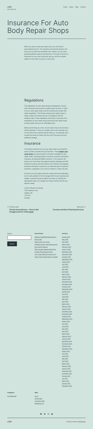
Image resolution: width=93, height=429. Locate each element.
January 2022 (66, 368)
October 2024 (66, 286)
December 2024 (67, 281)
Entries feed (38, 398)
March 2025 (65, 274)
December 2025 (67, 252)
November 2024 (67, 284)
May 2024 (65, 299)
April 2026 (65, 242)
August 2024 (66, 291)
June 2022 (65, 356)
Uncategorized (11, 396)
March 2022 (65, 363)
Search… (10, 233)
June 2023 (65, 326)
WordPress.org (39, 403)
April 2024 (65, 301)
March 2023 (65, 334)
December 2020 (67, 386)
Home (65, 7)
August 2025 (66, 262)
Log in (36, 396)
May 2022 (65, 358)
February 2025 (66, 277)
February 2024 (66, 306)
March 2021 (65, 381)
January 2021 (66, 383)
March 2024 (66, 304)
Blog (76, 7)
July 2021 (65, 378)
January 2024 (66, 309)
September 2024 (67, 289)
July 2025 (65, 264)
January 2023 (66, 339)
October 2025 (66, 257)
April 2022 (65, 361)
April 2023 (65, 331)
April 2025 (65, 272)
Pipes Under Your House (42, 242)
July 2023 (65, 324)
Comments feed (40, 401)
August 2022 (66, 351)
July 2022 (65, 353)
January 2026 (66, 249)
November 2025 (67, 254)
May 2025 (65, 269)
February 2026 (66, 247)
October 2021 (66, 376)
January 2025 (66, 279)
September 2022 (67, 349)
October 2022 (66, 346)
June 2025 (65, 267)
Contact (83, 7)
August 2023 (66, 321)
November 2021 (67, 373)
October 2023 (66, 316)
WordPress (82, 421)
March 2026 (65, 244)
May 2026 (65, 239)
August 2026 (66, 237)
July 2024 (65, 294)
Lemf (9, 7)
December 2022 (67, 341)
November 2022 (67, 344)
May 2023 (65, 329)
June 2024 (65, 296)
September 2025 (67, 259)
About (71, 7)
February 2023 (66, 336)
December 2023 (67, 311)
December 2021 (67, 371)
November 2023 (67, 314)
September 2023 (67, 319)
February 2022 (66, 366)
